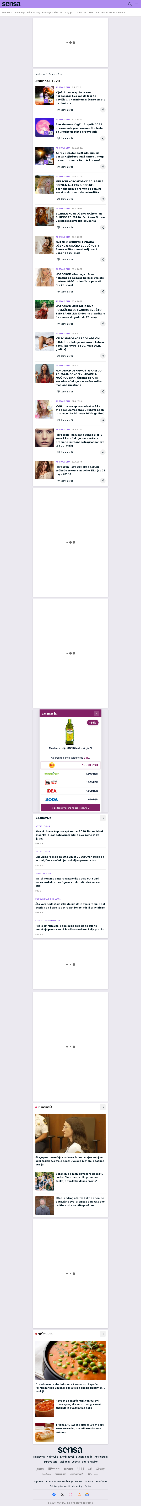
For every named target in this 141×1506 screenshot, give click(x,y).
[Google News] (87, 1494)
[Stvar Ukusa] (93, 1474)
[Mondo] (54, 1469)
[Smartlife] (60, 1474)
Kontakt (79, 1481)
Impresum (39, 1481)
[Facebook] (54, 1494)
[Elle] (80, 1469)
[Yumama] (76, 1474)
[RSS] (78, 1494)
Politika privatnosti (60, 1486)
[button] (65, 109)
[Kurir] (40, 1469)
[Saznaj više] (103, 1107)
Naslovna (40, 74)
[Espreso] (68, 1469)
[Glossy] (100, 1469)
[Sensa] (10, 4)
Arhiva (88, 1486)
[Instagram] (70, 1494)
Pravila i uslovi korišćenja (59, 1481)
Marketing (77, 1486)
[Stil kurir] (90, 1469)
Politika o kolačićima (96, 1481)
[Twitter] (62, 1494)
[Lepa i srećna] (46, 1474)
